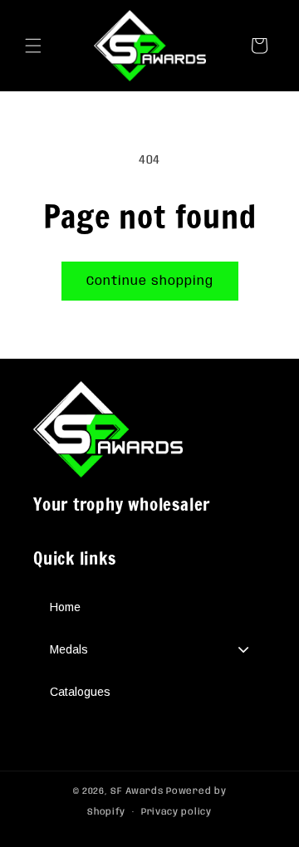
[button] (33, 45)
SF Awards (136, 791)
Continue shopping (149, 281)
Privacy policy (176, 812)
